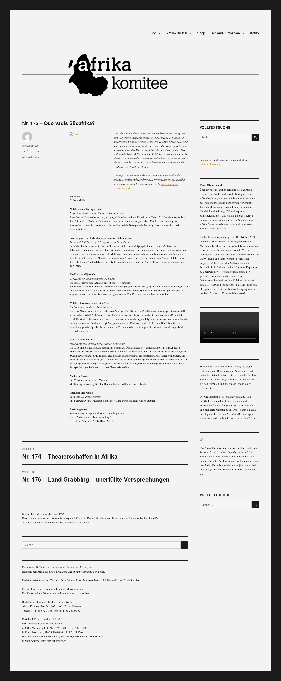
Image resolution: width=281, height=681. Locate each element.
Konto (254, 33)
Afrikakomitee (30, 145)
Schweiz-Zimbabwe (225, 33)
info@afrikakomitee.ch (212, 164)
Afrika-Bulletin (176, 33)
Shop (201, 33)
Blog (152, 33)
